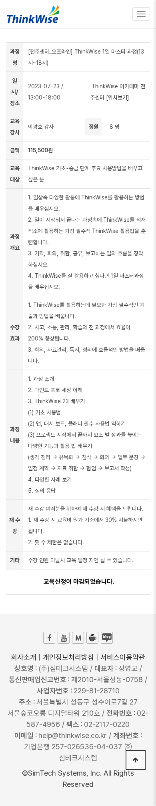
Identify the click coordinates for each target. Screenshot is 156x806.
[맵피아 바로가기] (78, 638)
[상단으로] (136, 760)
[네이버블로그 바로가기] (107, 638)
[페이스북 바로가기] (49, 638)
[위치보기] (117, 97)
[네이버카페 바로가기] (92, 638)
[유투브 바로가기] (64, 638)
